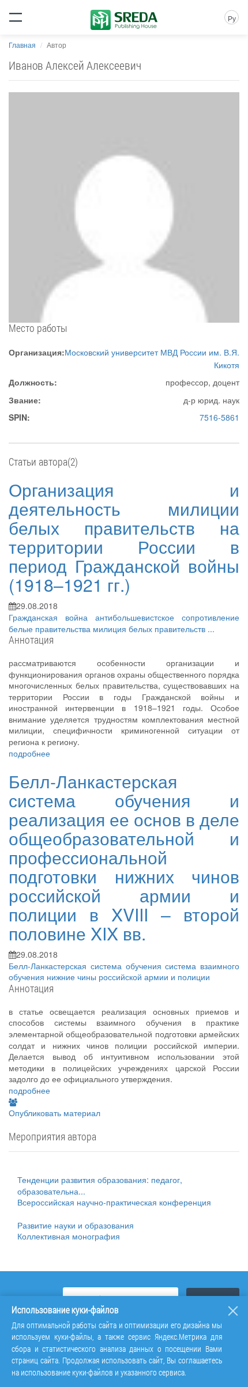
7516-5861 (219, 417)
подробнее (29, 753)
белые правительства (51, 628)
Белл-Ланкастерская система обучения (87, 966)
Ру (232, 18)
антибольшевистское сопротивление (167, 617)
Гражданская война (52, 617)
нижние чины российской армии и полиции (128, 976)
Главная (22, 45)
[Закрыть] (233, 1311)
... (211, 628)
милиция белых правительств (150, 628)
